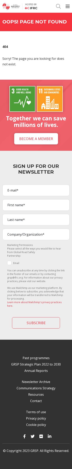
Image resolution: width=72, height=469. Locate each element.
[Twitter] (33, 436)
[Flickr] (41, 436)
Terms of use (36, 412)
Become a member (36, 138)
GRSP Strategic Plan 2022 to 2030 (36, 364)
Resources (36, 394)
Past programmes (36, 358)
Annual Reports (36, 370)
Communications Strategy (36, 388)
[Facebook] (24, 436)
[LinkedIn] (49, 436)
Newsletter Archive (36, 382)
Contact (36, 401)
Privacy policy (36, 418)
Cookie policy (36, 425)
